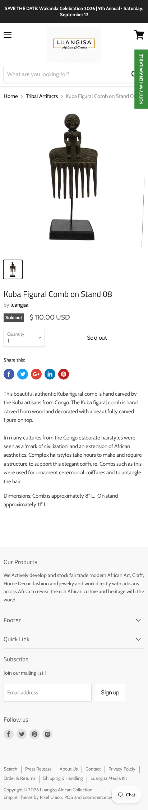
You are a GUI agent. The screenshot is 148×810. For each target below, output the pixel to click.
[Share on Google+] (36, 374)
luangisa (19, 305)
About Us (69, 769)
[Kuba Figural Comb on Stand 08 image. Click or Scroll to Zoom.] (74, 181)
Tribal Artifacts (42, 96)
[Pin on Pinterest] (63, 374)
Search (10, 769)
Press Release (38, 769)
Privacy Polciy (121, 769)
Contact (93, 769)
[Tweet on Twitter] (22, 374)
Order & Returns (19, 778)
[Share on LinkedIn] (50, 374)
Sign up (110, 692)
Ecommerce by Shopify (106, 797)
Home (11, 96)
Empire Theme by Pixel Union (33, 797)
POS (68, 797)
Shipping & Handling (63, 778)
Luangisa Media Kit (109, 778)
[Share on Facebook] (9, 374)
